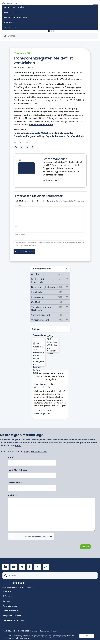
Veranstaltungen (10, 606)
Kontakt (8, 22)
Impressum (34, 631)
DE (52, 31)
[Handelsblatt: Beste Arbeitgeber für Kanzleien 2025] (38, 359)
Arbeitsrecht (37, 274)
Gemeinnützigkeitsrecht (43, 287)
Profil (56, 180)
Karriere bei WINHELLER (16, 17)
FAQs (18, 445)
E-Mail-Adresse (20, 235)
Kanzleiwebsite (12, 12)
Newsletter (10, 27)
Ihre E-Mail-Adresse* (17, 470)
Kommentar (18, 205)
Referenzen (7, 596)
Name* (11, 457)
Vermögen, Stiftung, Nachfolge (41, 308)
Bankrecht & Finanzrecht (37, 280)
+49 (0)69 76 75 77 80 (35, 451)
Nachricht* (12, 495)
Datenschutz (44, 631)
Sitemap (53, 631)
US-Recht (36, 302)
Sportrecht (37, 292)
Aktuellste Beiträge (14, 7)
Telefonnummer (15, 482)
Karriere (6, 601)
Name (16, 227)
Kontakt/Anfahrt (10, 610)
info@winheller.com (11, 615)
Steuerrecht (37, 297)
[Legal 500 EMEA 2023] (52, 345)
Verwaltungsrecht (40, 314)
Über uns (6, 591)
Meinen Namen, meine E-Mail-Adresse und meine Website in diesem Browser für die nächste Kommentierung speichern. (50, 243)
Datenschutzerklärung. (21, 638)
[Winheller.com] (50, 3)
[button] (16, 147)
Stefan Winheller (25, 67)
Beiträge (47, 180)
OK (87, 636)
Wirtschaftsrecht (40, 319)
